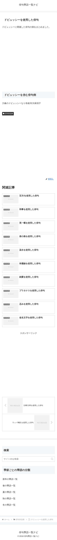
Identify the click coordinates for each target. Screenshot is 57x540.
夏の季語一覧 (9, 492)
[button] (52, 458)
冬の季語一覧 (9, 505)
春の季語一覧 (9, 485)
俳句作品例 (9, 113)
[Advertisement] (28, 60)
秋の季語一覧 (9, 498)
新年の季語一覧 (10, 479)
